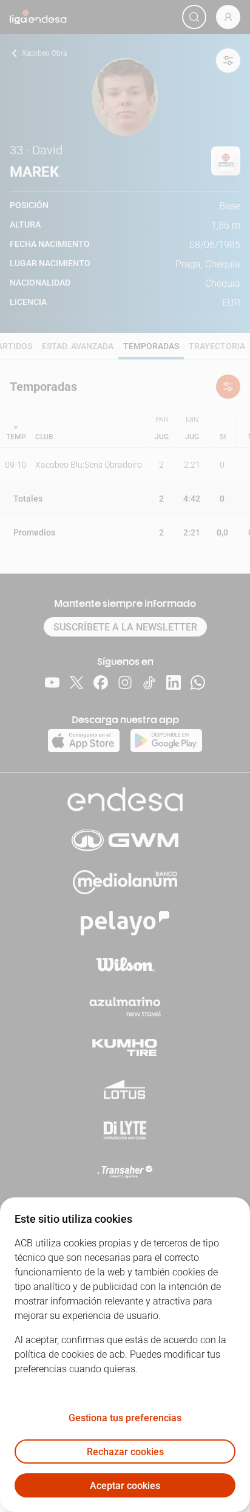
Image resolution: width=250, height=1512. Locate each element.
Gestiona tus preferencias (125, 1418)
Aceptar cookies (125, 1485)
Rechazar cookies (125, 1452)
